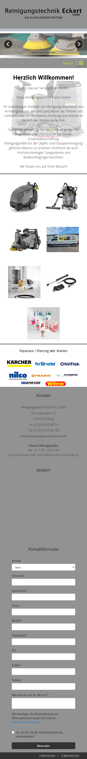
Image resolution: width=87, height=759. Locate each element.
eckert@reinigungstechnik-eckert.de (43, 436)
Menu (68, 63)
